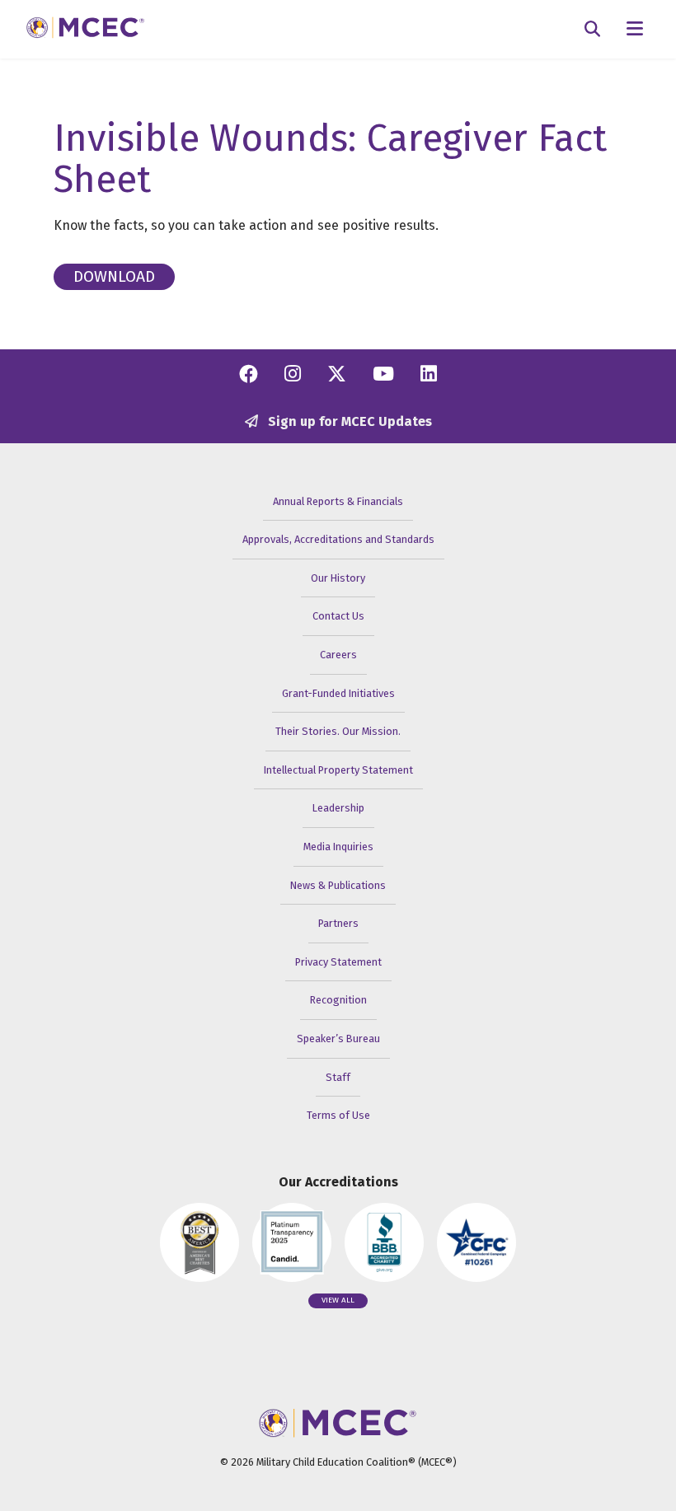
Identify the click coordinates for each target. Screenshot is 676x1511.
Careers (338, 654)
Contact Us (338, 616)
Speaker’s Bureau (338, 1038)
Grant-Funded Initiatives (338, 693)
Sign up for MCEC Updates (348, 421)
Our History (338, 578)
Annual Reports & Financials (338, 501)
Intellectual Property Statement (338, 770)
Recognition (338, 1000)
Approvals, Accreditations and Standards (338, 539)
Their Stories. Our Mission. (338, 731)
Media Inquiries (338, 846)
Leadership (338, 808)
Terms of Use (338, 1115)
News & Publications (338, 885)
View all (338, 1300)
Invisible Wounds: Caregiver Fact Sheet (330, 158)
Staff (338, 1077)
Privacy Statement (338, 962)
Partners (338, 923)
